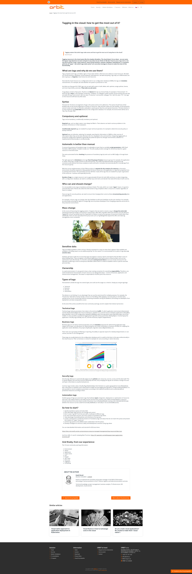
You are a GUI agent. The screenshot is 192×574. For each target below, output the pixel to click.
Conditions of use (104, 570)
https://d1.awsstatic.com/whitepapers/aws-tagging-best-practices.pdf (92, 436)
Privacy (100, 570)
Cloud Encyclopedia (102, 2)
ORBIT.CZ (96, 569)
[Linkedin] (49, 2)
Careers (135, 2)
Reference (124, 7)
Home (50, 13)
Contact (142, 2)
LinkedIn (90, 477)
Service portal (111, 2)
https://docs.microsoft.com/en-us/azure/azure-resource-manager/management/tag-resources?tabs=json (92, 431)
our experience (86, 442)
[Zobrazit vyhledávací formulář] (141, 7)
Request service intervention (123, 2)
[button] (181, 571)
